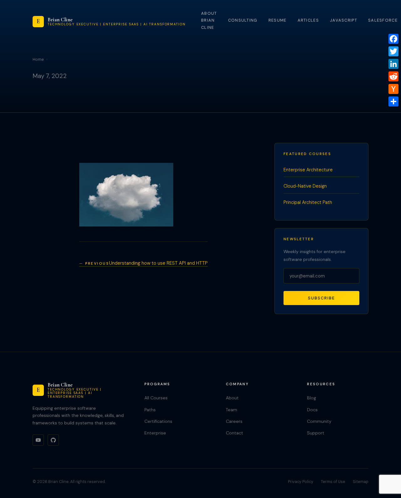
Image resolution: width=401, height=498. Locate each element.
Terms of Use (333, 481)
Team (231, 409)
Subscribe (321, 298)
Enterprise (155, 433)
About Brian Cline (209, 20)
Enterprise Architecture (308, 170)
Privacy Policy (300, 481)
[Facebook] (393, 39)
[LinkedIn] (393, 64)
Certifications (158, 421)
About (232, 398)
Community (319, 421)
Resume (277, 20)
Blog (311, 398)
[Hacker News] (393, 89)
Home (38, 59)
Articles (308, 20)
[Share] (393, 101)
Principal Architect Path (308, 202)
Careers (234, 421)
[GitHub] (53, 440)
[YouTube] (38, 440)
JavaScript (343, 20)
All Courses (156, 398)
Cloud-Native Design (305, 186)
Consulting (243, 20)
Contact (234, 433)
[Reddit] (393, 76)
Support (315, 433)
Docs (312, 409)
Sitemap (360, 481)
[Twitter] (393, 51)
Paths (150, 409)
